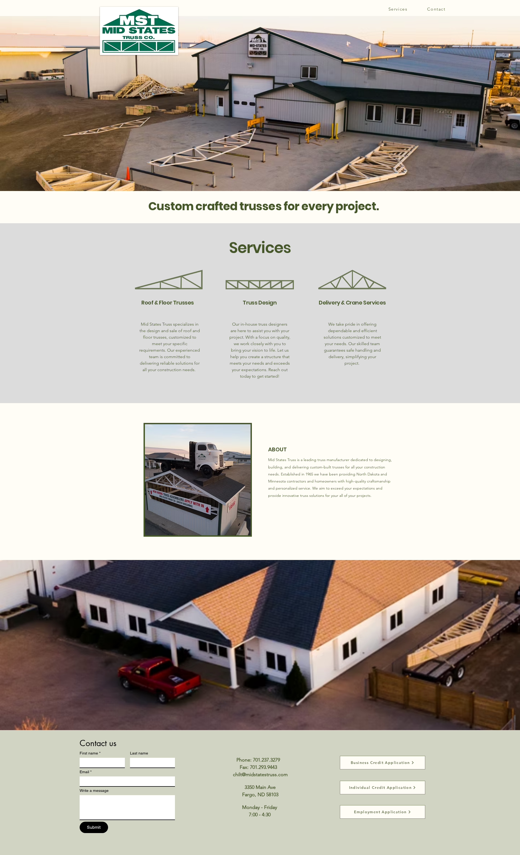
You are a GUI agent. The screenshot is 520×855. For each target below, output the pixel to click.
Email (86, 772)
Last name (139, 753)
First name (90, 753)
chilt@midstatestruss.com (260, 775)
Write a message (94, 790)
